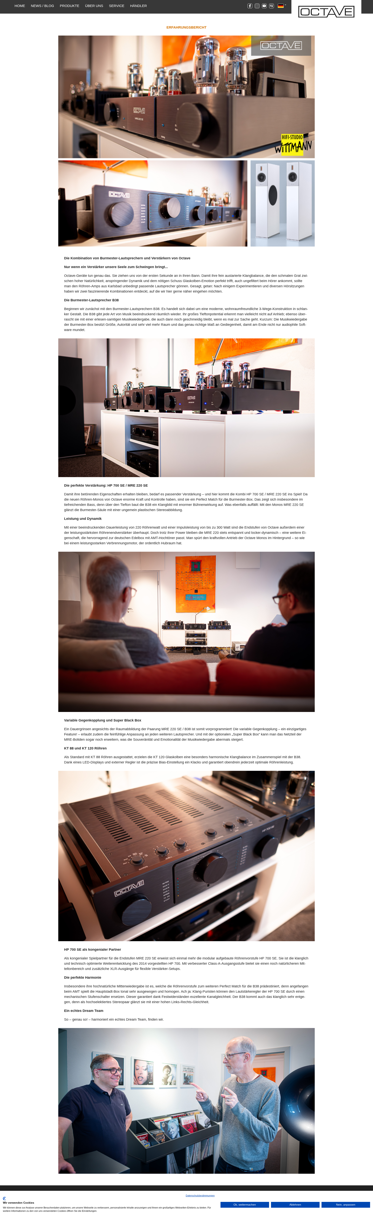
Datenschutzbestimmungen (200, 1195)
